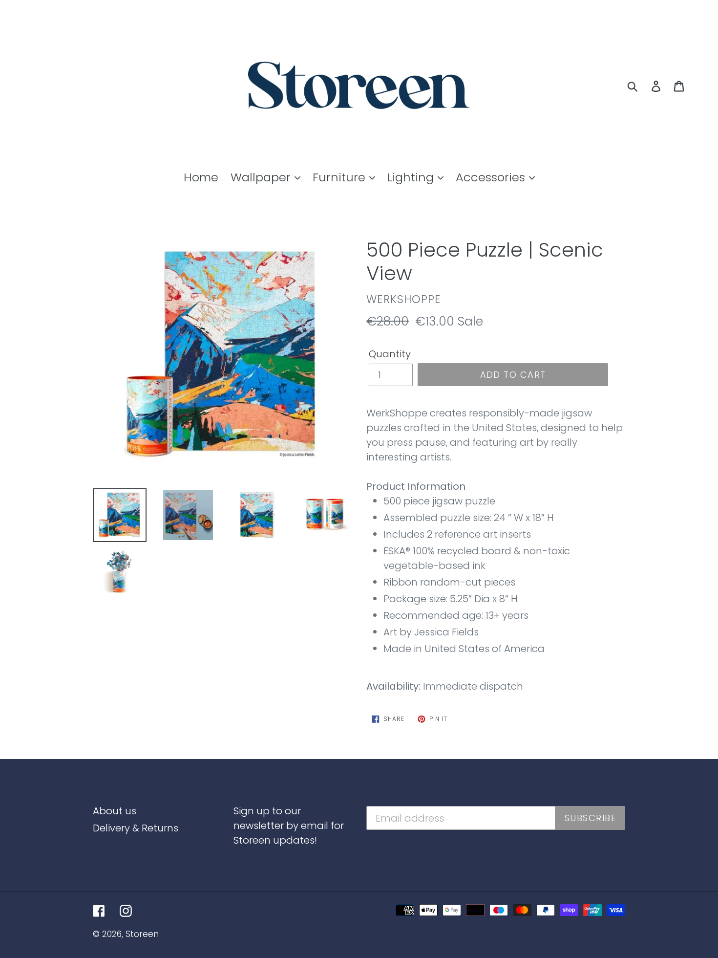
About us (114, 811)
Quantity (390, 354)
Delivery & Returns (135, 828)
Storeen (142, 934)
